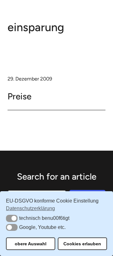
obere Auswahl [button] (30, 243)
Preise (19, 96)
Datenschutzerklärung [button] (30, 208)
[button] (12, 218)
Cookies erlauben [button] (82, 243)
